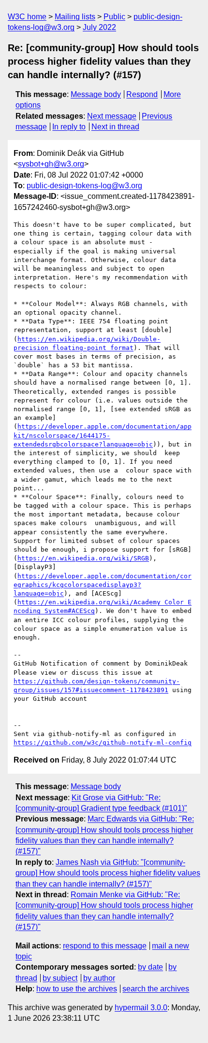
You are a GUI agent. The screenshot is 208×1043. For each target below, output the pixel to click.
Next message (111, 116)
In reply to (69, 127)
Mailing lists (75, 17)
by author (99, 978)
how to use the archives (76, 989)
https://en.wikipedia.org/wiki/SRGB (83, 558)
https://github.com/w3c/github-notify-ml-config (103, 742)
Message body (96, 94)
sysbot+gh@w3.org (51, 164)
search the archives (155, 989)
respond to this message (105, 946)
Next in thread (115, 127)
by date (150, 967)
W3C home (27, 17)
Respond (142, 94)
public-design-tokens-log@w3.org (84, 185)
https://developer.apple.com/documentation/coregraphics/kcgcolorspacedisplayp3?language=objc (103, 584)
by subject (60, 978)
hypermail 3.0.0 (141, 1007)
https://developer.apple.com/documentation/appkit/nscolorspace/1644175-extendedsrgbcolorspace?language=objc (103, 435)
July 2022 (99, 27)
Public (114, 17)
